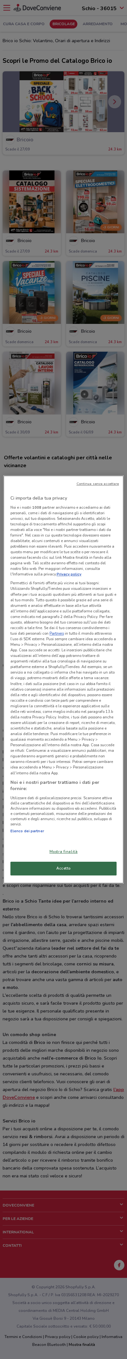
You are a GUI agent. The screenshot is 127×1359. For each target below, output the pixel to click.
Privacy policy (69, 574)
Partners (56, 633)
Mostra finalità (63, 851)
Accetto (63, 868)
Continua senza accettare (98, 483)
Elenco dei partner (27, 831)
